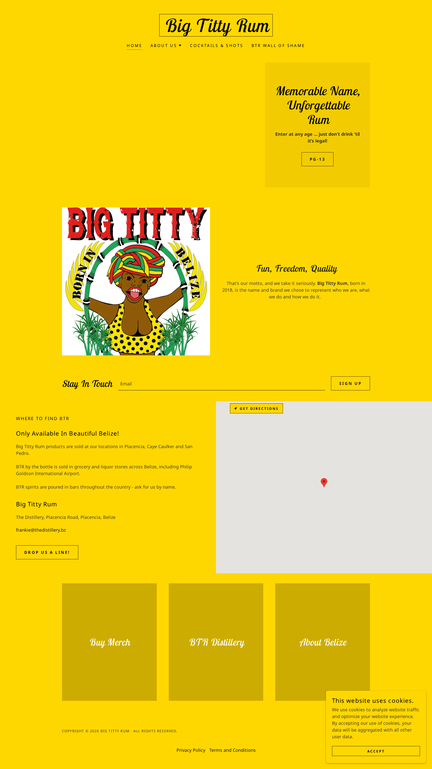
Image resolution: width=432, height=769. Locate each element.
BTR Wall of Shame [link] (278, 45)
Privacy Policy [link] (190, 750)
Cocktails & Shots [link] (216, 45)
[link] (215, 30)
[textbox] (221, 383)
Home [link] (134, 45)
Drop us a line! (47, 552)
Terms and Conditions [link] (232, 750)
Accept (376, 751)
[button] (166, 45)
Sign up (350, 383)
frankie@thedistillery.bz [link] (41, 530)
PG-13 (317, 159)
